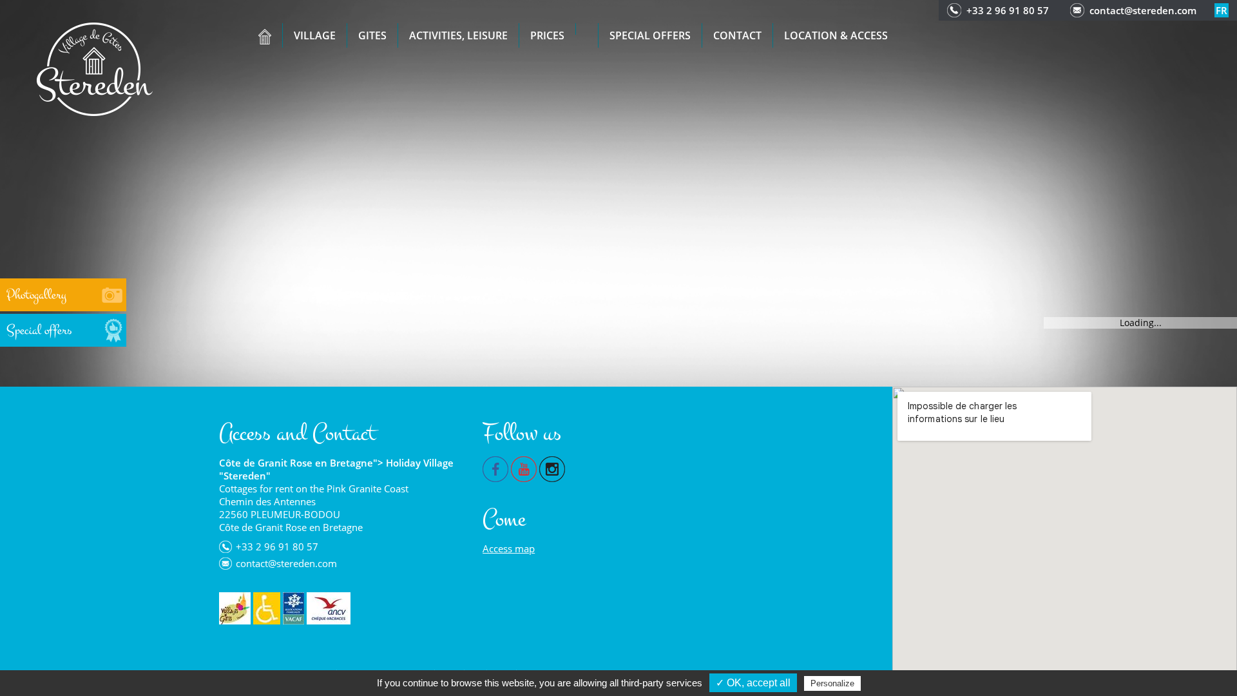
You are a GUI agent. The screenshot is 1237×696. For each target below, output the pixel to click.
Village (315, 35)
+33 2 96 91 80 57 (1007, 10)
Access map (509, 548)
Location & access (836, 35)
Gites (372, 35)
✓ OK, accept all (753, 682)
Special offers (650, 35)
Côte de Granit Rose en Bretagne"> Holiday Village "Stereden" (336, 469)
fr (1221, 10)
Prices (547, 35)
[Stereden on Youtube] (524, 467)
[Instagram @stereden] (552, 467)
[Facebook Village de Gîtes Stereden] (495, 467)
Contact (737, 35)
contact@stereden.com (1142, 10)
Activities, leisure (458, 35)
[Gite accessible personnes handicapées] (266, 608)
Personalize (832, 683)
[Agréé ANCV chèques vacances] (328, 608)
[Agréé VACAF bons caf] (293, 608)
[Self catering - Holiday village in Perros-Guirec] (95, 68)
